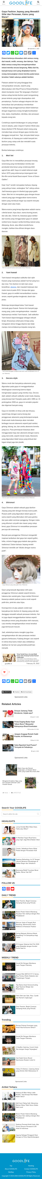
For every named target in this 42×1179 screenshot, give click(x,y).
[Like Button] (4, 672)
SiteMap (11, 1172)
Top (11, 1166)
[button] (38, 814)
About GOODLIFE (11, 1169)
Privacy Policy (31, 1172)
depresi (13, 287)
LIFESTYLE (7, 692)
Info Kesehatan (27, 692)
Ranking (31, 1166)
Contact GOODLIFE (31, 1169)
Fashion (17, 692)
